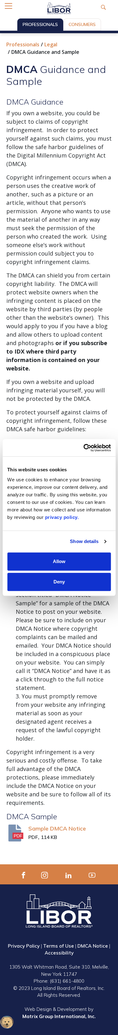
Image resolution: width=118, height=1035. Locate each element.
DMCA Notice (92, 946)
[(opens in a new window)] (23, 874)
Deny (59, 581)
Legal (50, 44)
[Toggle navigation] (8, 6)
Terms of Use (58, 946)
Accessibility (59, 953)
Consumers (82, 24)
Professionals (40, 24)
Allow (59, 561)
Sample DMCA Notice (57, 828)
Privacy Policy (24, 946)
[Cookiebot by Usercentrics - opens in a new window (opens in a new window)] (84, 448)
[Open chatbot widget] (7, 1022)
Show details (84, 541)
